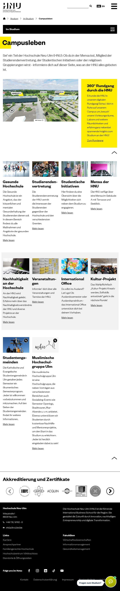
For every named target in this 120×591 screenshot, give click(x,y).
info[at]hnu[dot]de (14, 527)
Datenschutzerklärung (45, 579)
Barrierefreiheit (87, 579)
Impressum (68, 579)
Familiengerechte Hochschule (18, 548)
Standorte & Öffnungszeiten (17, 557)
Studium (14, 18)
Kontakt (24, 579)
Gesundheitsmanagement (76, 548)
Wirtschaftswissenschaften (77, 539)
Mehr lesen (8, 240)
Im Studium (28, 18)
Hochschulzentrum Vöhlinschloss (20, 553)
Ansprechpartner (12, 544)
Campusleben (45, 18)
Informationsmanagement (76, 544)
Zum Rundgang (95, 140)
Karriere (7, 539)
